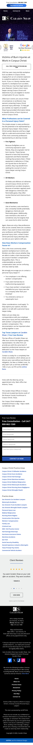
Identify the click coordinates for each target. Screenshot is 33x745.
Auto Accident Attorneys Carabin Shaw (15, 652)
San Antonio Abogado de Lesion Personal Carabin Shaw (18, 654)
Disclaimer (16, 688)
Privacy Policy (16, 691)
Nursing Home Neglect (9, 515)
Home (5, 11)
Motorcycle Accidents (9, 502)
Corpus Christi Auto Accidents (12, 474)
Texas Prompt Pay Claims (10, 548)
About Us (16, 682)
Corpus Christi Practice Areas (13, 468)
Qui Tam (5, 540)
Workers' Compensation (10, 521)
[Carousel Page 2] (14, 588)
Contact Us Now (16, 459)
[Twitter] (14, 660)
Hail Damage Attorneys (10, 532)
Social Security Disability (10, 542)
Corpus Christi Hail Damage (11, 477)
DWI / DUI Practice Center (10, 529)
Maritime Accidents (8, 537)
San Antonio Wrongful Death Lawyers (15, 507)
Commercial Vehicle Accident (12, 550)
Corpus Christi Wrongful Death (12, 490)
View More (16, 595)
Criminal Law (6, 526)
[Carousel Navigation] (16, 588)
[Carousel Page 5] (21, 588)
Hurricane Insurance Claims (11, 534)
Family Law (6, 524)
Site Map (16, 694)
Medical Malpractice (9, 513)
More (27, 11)
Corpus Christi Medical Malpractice (14, 482)
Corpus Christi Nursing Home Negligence (15, 487)
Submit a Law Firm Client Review (16, 601)
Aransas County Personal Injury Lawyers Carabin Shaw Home (16, 18)
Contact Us (16, 11)
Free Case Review (9, 418)
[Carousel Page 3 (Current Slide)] (16, 588)
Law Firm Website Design (16, 740)
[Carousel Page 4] (19, 588)
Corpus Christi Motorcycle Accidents (14, 485)
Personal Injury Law (9, 510)
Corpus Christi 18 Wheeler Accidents (14, 471)
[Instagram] (23, 660)
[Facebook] (10, 660)
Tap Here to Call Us (16, 5)
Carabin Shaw (7, 352)
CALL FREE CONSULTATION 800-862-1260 (16, 66)
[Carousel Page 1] (11, 588)
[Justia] (19, 660)
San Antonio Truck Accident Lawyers (14, 505)
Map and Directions (16, 630)
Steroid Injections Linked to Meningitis (15, 545)
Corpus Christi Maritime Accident (13, 479)
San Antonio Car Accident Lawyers (13, 499)
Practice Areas (7, 496)
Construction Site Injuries (10, 518)
